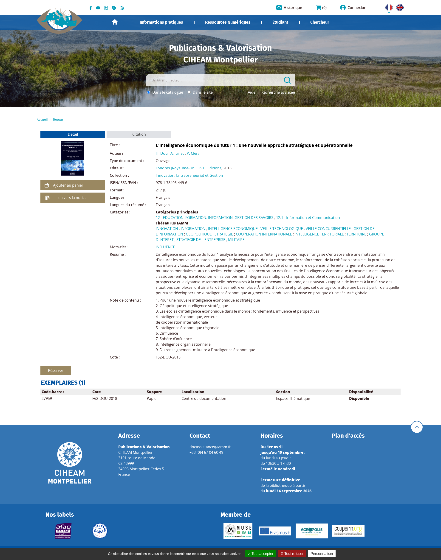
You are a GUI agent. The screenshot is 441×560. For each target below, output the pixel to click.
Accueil (115, 22)
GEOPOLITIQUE (199, 234)
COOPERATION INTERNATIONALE (264, 234)
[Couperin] (348, 531)
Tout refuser (293, 554)
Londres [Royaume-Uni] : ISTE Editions (188, 168)
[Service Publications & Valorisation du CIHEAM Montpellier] (59, 17)
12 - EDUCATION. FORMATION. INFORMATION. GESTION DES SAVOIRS (214, 217)
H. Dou (162, 153)
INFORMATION (193, 228)
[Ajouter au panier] (47, 185)
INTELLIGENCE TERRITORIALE (319, 234)
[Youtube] (98, 7)
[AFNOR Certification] (62, 531)
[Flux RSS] (122, 7)
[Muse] (237, 531)
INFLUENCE (165, 246)
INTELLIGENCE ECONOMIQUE (233, 228)
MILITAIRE (236, 239)
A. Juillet (177, 153)
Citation (139, 134)
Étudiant (280, 22)
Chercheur (319, 22)
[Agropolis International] (311, 531)
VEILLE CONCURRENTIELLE (328, 228)
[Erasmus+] (274, 530)
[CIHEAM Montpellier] (70, 462)
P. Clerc (193, 153)
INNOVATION (167, 228)
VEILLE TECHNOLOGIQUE (281, 228)
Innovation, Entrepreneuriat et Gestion (189, 175)
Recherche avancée (278, 92)
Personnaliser (322, 554)
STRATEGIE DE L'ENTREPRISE (200, 239)
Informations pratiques (161, 22)
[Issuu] (114, 7)
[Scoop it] (106, 7)
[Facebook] (91, 7)
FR (387, 6)
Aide (251, 92)
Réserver (55, 370)
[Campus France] (99, 531)
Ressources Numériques (227, 22)
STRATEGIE (224, 234)
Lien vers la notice (71, 197)
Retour (58, 119)
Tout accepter (262, 554)
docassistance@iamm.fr (210, 446)
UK (398, 6)
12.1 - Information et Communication (308, 217)
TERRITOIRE (356, 234)
